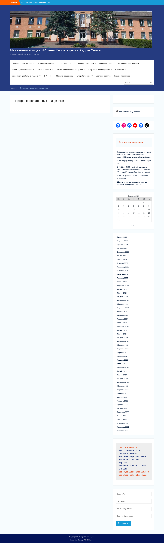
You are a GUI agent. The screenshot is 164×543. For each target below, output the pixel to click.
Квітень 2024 (122, 323)
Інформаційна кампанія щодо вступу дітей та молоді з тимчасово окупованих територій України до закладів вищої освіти (134, 154)
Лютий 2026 (122, 256)
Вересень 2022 (123, 390)
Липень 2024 (122, 312)
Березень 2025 (123, 285)
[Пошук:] (139, 82)
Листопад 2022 (123, 382)
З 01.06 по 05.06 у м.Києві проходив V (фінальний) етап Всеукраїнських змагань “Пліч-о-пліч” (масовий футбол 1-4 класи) (133, 169)
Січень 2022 (122, 419)
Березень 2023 (123, 367)
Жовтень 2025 (122, 271)
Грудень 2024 (122, 297)
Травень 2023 (122, 360)
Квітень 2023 (122, 364)
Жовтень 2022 (122, 386)
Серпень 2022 (122, 393)
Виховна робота (44, 70)
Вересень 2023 (123, 349)
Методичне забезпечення (128, 63)
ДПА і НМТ (48, 76)
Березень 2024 (123, 326)
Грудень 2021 (122, 423)
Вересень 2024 (123, 308)
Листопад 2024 (123, 300)
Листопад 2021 (123, 427)
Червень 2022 (122, 401)
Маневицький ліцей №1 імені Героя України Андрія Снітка (55, 50)
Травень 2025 (122, 278)
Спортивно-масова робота (99, 70)
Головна (15, 63)
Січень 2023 (122, 375)
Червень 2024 (122, 315)
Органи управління (86, 63)
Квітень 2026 (122, 248)
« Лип (133, 226)
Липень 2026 (122, 237)
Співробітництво (83, 76)
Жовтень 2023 (122, 345)
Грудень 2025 (122, 263)
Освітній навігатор (103, 76)
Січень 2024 (122, 334)
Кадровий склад (105, 63)
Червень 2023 (122, 356)
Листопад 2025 (123, 267)
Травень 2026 (122, 244)
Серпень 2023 (122, 352)
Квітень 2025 (122, 282)
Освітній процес (66, 63)
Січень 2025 (122, 293)
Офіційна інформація (45, 63)
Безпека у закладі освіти (22, 70)
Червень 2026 (122, 241)
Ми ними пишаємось (64, 76)
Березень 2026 (123, 252)
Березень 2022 (123, 412)
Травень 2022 (122, 405)
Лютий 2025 (122, 289)
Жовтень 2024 (122, 304)
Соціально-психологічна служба (69, 70)
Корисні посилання (122, 76)
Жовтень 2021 (122, 431)
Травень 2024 (122, 319)
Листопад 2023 (123, 341)
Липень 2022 (122, 397)
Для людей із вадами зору (129, 112)
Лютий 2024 (122, 330)
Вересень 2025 (123, 274)
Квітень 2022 (122, 408)
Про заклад (27, 63)
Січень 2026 (122, 259)
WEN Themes (89, 540)
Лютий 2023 (122, 371)
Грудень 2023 (122, 338)
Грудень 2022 (122, 379)
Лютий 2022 (122, 416)
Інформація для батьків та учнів (25, 76)
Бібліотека (119, 70)
